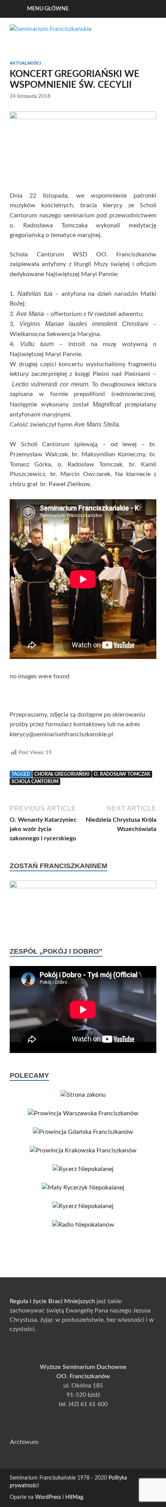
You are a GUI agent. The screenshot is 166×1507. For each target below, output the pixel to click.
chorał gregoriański (62, 774)
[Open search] (146, 9)
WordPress (48, 1497)
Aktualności (25, 63)
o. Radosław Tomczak (122, 774)
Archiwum (24, 1442)
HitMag (74, 1497)
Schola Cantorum (35, 781)
